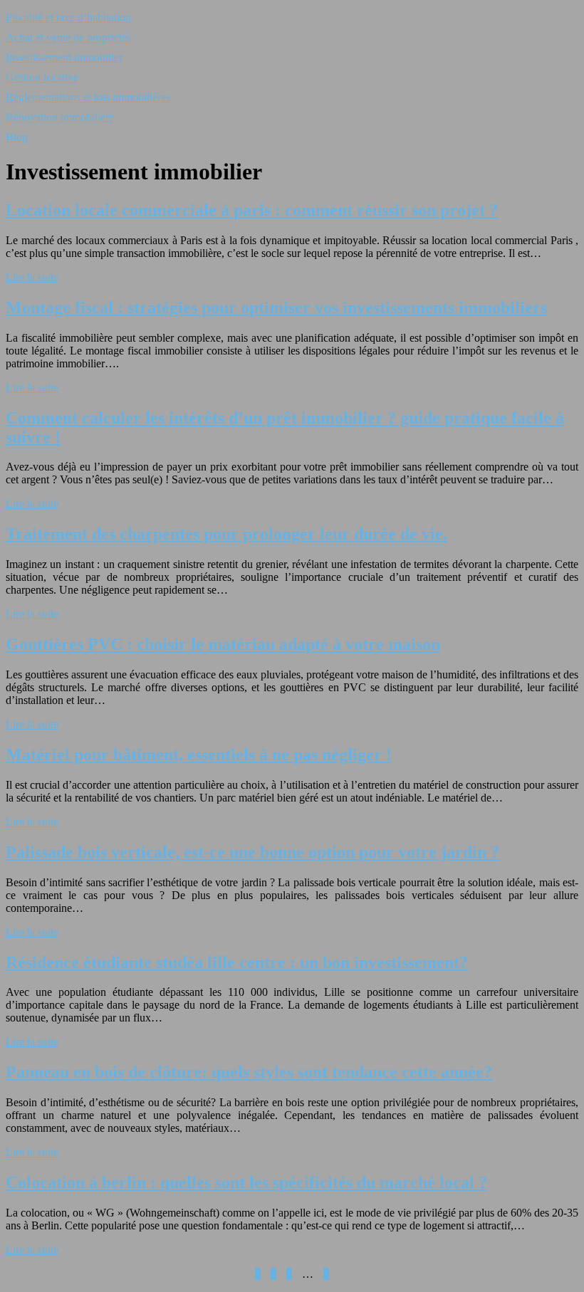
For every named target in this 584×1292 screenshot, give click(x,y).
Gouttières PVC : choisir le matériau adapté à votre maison (223, 644)
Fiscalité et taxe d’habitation (68, 17)
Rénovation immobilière (60, 117)
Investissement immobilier (64, 57)
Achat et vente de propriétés (68, 37)
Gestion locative (42, 77)
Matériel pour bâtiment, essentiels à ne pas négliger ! (199, 754)
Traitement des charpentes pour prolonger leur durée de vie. (226, 534)
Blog (17, 137)
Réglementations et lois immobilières (88, 97)
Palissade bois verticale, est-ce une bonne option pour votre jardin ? (252, 852)
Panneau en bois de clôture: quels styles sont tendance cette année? (249, 1072)
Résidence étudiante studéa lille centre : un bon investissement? (237, 962)
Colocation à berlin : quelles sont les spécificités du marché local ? (246, 1182)
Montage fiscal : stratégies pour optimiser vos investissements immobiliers (276, 307)
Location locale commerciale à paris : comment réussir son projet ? (252, 210)
